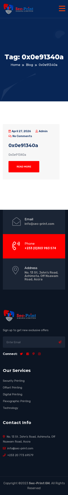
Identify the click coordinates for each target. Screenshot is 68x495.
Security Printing (14, 380)
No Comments (22, 136)
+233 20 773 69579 (20, 455)
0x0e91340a (23, 145)
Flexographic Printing (17, 401)
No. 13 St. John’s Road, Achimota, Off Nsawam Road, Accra (41, 276)
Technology (10, 408)
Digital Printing (12, 394)
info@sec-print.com (39, 224)
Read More (24, 166)
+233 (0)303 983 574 (40, 248)
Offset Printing (12, 387)
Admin (43, 131)
